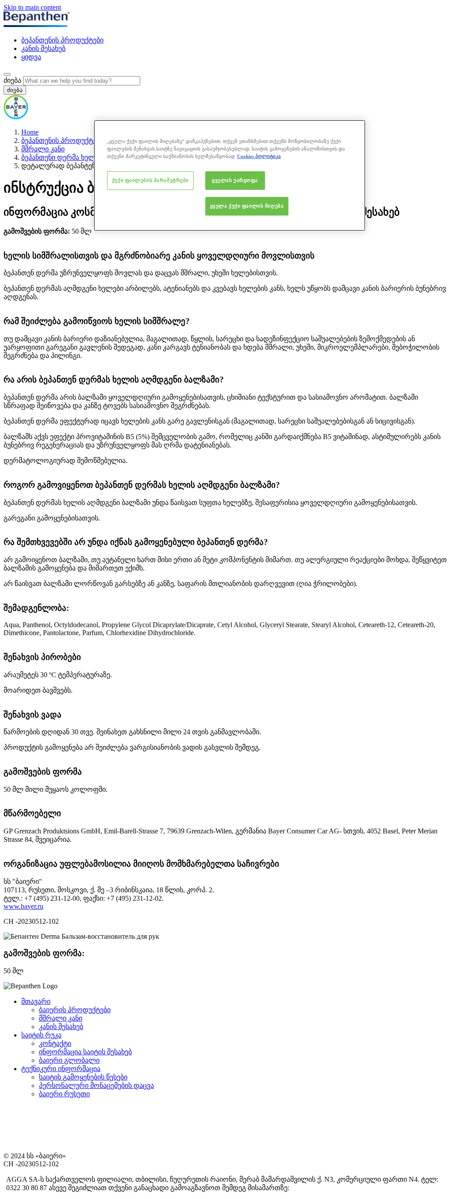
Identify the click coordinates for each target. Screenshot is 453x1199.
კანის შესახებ (43, 48)
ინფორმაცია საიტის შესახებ (85, 1052)
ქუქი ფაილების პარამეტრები (150, 180)
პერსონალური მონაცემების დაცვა (96, 1085)
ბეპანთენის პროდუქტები (62, 40)
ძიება (12, 80)
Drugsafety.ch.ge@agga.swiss (321, 1188)
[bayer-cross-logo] (16, 117)
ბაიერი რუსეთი (64, 1094)
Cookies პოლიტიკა (259, 156)
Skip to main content (32, 7)
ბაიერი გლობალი (69, 1060)
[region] (229, 175)
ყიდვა (31, 57)
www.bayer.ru (23, 906)
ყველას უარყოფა (235, 180)
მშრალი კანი (43, 149)
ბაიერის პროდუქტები (75, 1010)
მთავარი (35, 1001)
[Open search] (7, 74)
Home (29, 132)
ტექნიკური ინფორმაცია (60, 1068)
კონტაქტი (55, 1043)
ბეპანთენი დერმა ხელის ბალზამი (77, 157)
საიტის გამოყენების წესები (83, 1077)
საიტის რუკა (41, 1035)
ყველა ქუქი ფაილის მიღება (247, 205)
